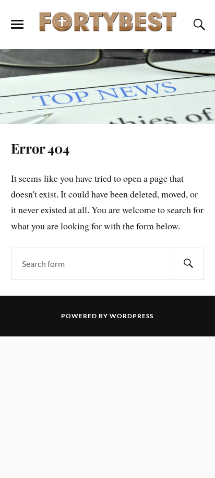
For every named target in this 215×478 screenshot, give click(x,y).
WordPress (131, 316)
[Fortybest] (107, 23)
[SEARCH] (188, 263)
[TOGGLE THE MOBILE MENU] (17, 24)
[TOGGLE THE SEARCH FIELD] (198, 24)
